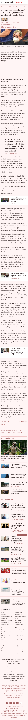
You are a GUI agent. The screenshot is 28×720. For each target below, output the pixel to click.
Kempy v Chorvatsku (6, 645)
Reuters (20, 543)
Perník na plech (18, 640)
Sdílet (10, 27)
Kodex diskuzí (19, 694)
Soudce (13, 432)
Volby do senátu (5, 623)
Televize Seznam (19, 692)
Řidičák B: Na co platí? (20, 651)
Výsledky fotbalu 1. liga (6, 632)
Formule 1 (3, 638)
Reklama (19, 687)
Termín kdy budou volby (6, 621)
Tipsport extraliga (5, 634)
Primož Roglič (18, 623)
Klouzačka (19, 669)
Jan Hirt (16, 619)
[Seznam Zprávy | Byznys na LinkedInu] (21, 703)
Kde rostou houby (10, 661)
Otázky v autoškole (19, 653)
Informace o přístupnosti (18, 689)
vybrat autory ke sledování (6, 24)
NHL (2, 640)
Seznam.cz (19, 2)
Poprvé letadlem (5, 647)
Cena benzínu (18, 661)
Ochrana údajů (6, 689)
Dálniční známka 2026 (20, 647)
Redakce (13, 687)
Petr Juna (17, 563)
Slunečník (14, 669)
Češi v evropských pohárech (13, 663)
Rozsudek (19, 432)
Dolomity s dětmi (5, 655)
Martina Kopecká (20, 519)
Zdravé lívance (18, 634)
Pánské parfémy (13, 681)
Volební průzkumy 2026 (6, 617)
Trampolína (8, 669)
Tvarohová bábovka (19, 636)
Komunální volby (5, 625)
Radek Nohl (5, 22)
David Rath (14, 430)
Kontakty (7, 687)
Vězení (20, 430)
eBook (4, 27)
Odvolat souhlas (17, 696)
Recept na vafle (18, 638)
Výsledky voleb (4, 619)
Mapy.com (13, 659)
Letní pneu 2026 (18, 645)
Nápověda (23, 685)
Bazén (13, 667)
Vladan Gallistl (19, 510)
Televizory (12, 679)
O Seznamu (11, 685)
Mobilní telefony (19, 674)
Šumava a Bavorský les (6, 649)
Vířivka (23, 671)
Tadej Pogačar (18, 621)
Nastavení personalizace (13, 697)
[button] (14, 37)
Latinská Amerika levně (6, 653)
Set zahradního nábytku (7, 671)
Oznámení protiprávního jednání (14, 690)
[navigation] (2, 2)
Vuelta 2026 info (18, 614)
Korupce (3, 432)
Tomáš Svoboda (15, 22)
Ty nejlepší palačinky (19, 630)
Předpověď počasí (21, 659)
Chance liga (4, 630)
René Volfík (18, 554)
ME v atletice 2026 (5, 636)
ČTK (15, 543)
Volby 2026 (3, 614)
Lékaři (8, 432)
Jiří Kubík (17, 530)
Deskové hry (7, 679)
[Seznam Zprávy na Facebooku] (7, 703)
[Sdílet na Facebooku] (2, 424)
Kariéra (17, 685)
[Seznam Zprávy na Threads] (17, 703)
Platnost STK (18, 655)
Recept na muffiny (19, 632)
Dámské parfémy (15, 677)
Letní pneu (22, 677)
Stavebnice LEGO (6, 677)
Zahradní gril (17, 671)
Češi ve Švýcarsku (5, 651)
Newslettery (8, 696)
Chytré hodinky (19, 679)
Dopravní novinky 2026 (20, 649)
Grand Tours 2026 (19, 625)
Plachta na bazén (19, 667)
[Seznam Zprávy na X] (10, 703)
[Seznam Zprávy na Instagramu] (14, 703)
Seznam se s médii (9, 694)
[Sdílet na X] (5, 424)
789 (15, 27)
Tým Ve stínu (20, 531)
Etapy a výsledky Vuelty (20, 617)
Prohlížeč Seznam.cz (8, 692)
